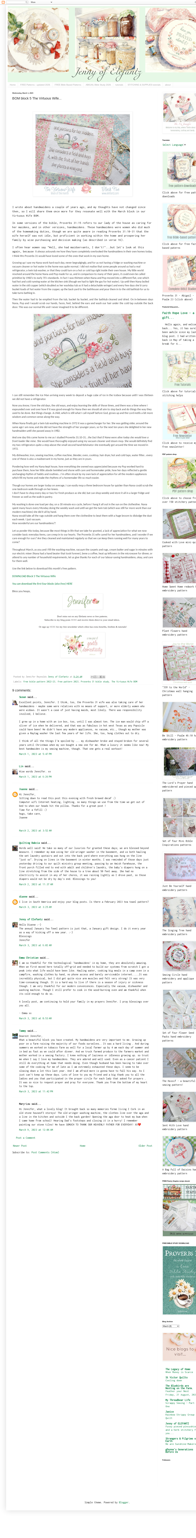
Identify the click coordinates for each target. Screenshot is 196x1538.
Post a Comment (25, 1137)
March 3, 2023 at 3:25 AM (35, 907)
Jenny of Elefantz (31, 919)
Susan (23, 697)
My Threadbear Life (178, 1400)
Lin (21, 766)
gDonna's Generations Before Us (179, 1450)
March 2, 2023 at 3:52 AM (35, 830)
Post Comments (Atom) (45, 1152)
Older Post (145, 1145)
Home (13, 85)
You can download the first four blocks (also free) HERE (42, 584)
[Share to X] (98, 676)
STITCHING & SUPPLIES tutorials (144, 85)
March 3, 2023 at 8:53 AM (35, 1018)
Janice (170, 1411)
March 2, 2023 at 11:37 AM (36, 884)
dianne (23, 896)
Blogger (124, 1502)
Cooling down (174, 1380)
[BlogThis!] (95, 676)
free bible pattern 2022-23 (39, 681)
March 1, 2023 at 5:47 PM (35, 754)
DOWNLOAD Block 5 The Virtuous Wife (34, 576)
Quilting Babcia (29, 842)
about (168, 85)
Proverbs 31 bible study (95, 681)
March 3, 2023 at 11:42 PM (36, 1091)
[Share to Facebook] (100, 676)
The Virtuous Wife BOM (124, 681)
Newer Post (20, 1145)
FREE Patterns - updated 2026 (35, 85)
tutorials (119, 85)
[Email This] (92, 676)
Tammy (22, 1030)
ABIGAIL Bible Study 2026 (98, 85)
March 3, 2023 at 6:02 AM (35, 945)
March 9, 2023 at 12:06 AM (36, 1129)
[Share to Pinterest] (103, 676)
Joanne (23, 789)
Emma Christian (28, 957)
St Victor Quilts (177, 1377)
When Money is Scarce (179, 1372)
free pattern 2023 (68, 681)
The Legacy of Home (178, 1369)
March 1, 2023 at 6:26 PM (35, 776)
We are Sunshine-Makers (181, 1444)
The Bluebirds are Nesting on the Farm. (179, 1387)
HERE (74, 620)
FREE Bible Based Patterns (68, 85)
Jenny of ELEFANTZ (177, 1423)
